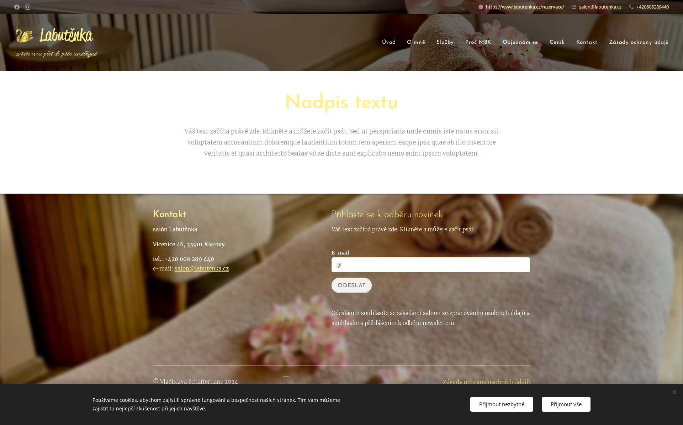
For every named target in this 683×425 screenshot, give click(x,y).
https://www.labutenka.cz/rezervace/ (525, 7)
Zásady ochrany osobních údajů (486, 381)
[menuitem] (390, 43)
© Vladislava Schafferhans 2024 (195, 381)
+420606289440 (652, 7)
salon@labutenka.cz (600, 7)
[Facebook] (16, 7)
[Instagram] (27, 7)
